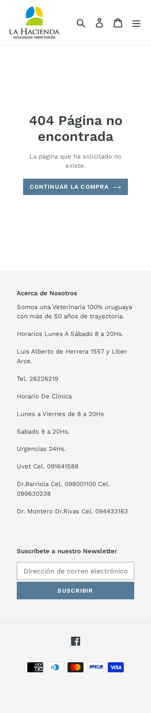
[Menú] (136, 22)
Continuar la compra (69, 186)
